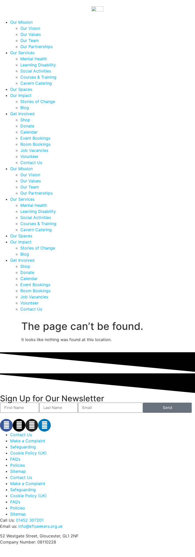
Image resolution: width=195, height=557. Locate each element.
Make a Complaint (27, 440)
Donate (27, 125)
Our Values (30, 34)
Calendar (29, 132)
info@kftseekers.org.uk (40, 526)
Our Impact (20, 95)
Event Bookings (35, 138)
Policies (17, 465)
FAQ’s (15, 459)
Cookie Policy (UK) (28, 453)
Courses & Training (38, 77)
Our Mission (21, 22)
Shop (25, 119)
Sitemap (18, 471)
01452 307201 (29, 520)
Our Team (29, 40)
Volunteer (29, 156)
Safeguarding (23, 446)
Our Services (22, 52)
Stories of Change (37, 101)
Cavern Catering (36, 83)
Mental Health (33, 58)
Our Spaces (21, 89)
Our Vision (30, 28)
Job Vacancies (34, 150)
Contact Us (31, 162)
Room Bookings (35, 144)
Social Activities (35, 71)
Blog (24, 107)
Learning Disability (38, 64)
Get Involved (22, 113)
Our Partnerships (36, 46)
